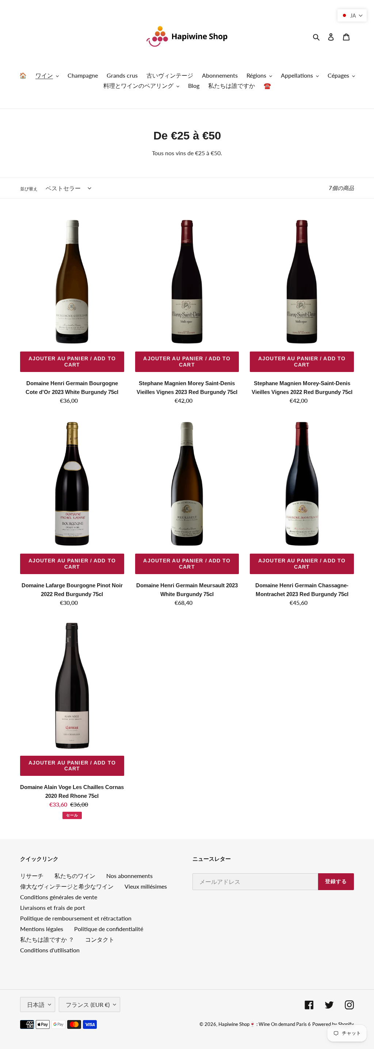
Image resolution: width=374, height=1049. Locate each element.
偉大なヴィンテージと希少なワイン (67, 886)
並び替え (29, 188)
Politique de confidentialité (108, 928)
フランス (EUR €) (88, 1004)
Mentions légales (41, 928)
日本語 (36, 1004)
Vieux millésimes (146, 886)
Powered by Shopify (333, 1024)
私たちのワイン (74, 875)
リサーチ (31, 875)
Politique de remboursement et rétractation (75, 918)
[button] (352, 15)
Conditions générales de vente (58, 896)
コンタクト (99, 939)
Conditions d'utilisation (50, 949)
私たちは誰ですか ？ (47, 939)
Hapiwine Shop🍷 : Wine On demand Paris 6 (264, 1024)
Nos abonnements (129, 875)
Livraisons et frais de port (52, 907)
